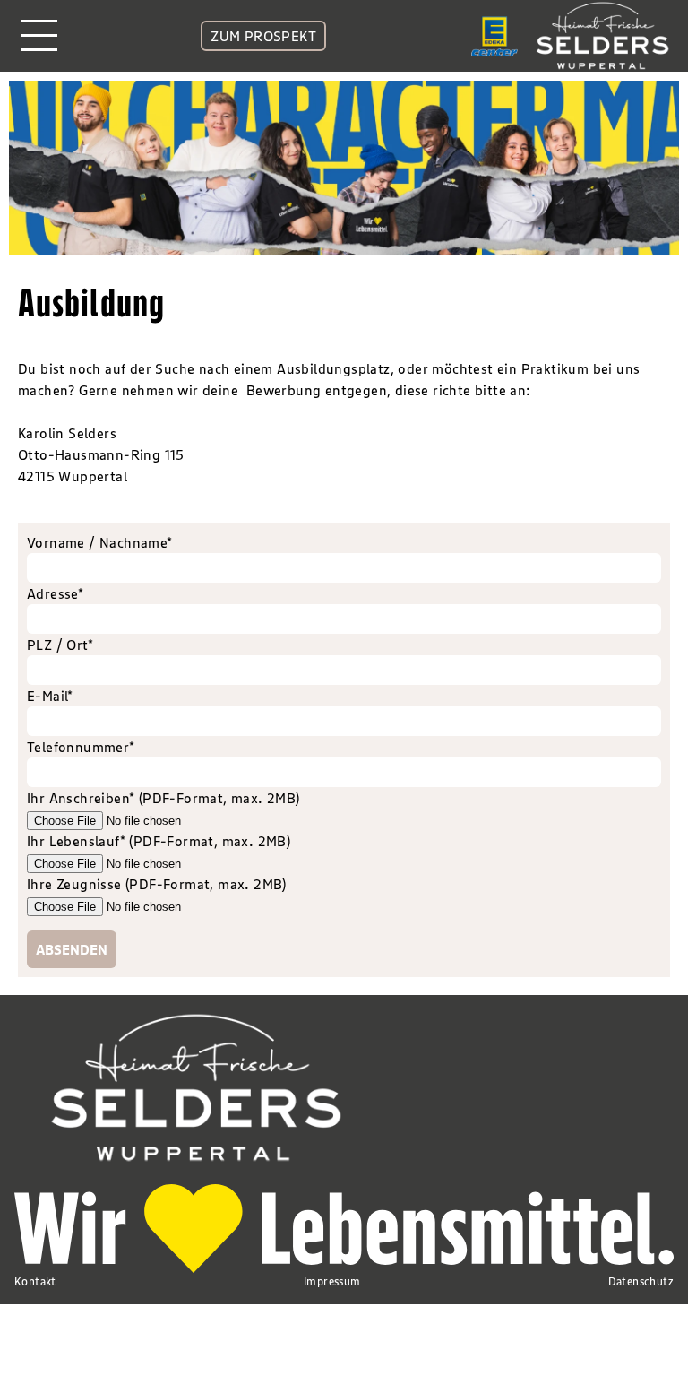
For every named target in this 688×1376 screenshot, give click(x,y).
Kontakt (35, 1281)
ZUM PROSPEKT (263, 36)
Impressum (332, 1281)
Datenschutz (641, 1281)
